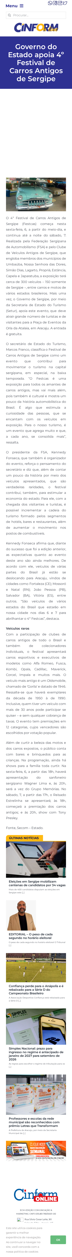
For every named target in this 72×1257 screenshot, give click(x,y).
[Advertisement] (36, 139)
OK (58, 1240)
